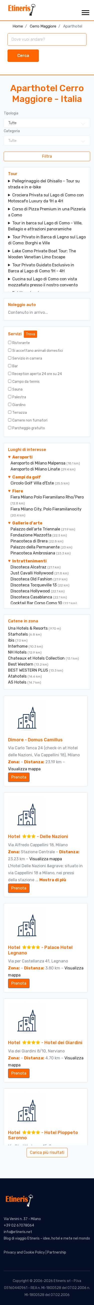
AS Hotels (17, 682)
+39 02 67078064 (19, 1225)
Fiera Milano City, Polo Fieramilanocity (46, 509)
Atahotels (18, 676)
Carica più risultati (47, 1152)
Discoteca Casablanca (32, 597)
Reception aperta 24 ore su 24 (37, 374)
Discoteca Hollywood (31, 591)
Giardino (19, 405)
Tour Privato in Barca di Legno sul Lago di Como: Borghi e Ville (47, 240)
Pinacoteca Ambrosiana (33, 553)
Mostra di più (52, 879)
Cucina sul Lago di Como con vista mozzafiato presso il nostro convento (43, 282)
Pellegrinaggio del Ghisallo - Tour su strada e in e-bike (44, 184)
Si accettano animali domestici (37, 351)
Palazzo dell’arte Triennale (36, 529)
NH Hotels (18, 652)
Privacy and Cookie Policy (24, 1252)
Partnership (56, 1252)
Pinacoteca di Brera (30, 541)
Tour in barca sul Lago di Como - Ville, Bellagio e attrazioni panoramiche (45, 226)
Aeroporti (22, 457)
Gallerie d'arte (27, 523)
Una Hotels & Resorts (28, 628)
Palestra (19, 397)
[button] (85, 11)
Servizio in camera (27, 358)
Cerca (23, 55)
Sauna (17, 389)
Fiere (17, 491)
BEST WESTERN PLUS (28, 670)
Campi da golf (26, 477)
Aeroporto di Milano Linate (36, 469)
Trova (30, 334)
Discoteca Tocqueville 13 (34, 585)
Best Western (21, 664)
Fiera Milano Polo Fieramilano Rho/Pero (47, 497)
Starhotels (18, 634)
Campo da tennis (26, 382)
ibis (11, 640)
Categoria (12, 131)
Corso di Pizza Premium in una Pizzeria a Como (46, 212)
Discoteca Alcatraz (29, 567)
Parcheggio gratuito (28, 428)
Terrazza (19, 413)
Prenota (18, 777)
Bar (15, 366)
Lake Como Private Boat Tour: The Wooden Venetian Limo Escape (42, 254)
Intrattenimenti (29, 561)
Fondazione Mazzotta (31, 535)
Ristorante (21, 343)
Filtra (47, 156)
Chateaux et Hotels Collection (37, 658)
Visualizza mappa (24, 769)
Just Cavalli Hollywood (32, 573)
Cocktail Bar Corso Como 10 (37, 603)
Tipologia (11, 113)
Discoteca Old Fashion (32, 579)
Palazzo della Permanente (36, 547)
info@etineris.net (18, 1232)
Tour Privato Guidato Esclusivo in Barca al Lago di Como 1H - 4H (41, 268)
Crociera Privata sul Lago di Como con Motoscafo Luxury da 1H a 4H (46, 198)
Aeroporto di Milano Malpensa (38, 463)
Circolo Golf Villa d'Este (33, 483)
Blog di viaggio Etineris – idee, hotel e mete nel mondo (47, 1238)
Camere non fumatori (29, 420)
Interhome (18, 646)
